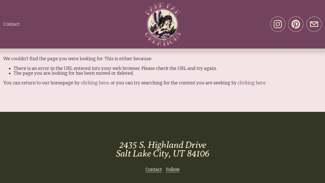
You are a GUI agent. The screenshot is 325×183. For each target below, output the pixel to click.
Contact (11, 24)
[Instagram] (277, 24)
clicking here (95, 83)
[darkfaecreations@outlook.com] (314, 24)
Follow (173, 169)
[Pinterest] (295, 24)
